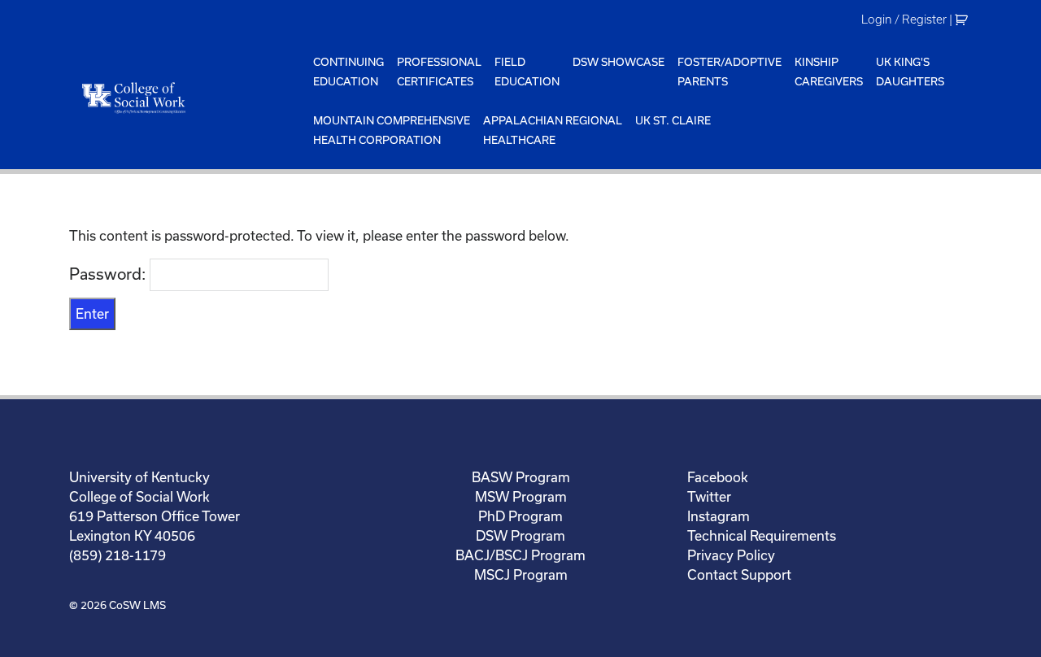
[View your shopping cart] (963, 19)
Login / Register (904, 19)
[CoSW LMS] (188, 97)
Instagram (718, 516)
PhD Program (520, 516)
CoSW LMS (137, 604)
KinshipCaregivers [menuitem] (829, 71)
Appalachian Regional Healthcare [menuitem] (552, 130)
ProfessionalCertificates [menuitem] (439, 71)
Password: (109, 273)
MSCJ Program (521, 574)
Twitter (709, 496)
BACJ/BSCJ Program (520, 555)
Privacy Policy (731, 555)
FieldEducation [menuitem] (527, 71)
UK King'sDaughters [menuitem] (910, 71)
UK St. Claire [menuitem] (673, 120)
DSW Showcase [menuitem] (618, 61)
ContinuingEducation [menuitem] (348, 71)
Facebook (717, 477)
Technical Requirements (761, 535)
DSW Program (520, 535)
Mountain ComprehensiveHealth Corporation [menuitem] (391, 130)
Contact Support (739, 574)
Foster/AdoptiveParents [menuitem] (729, 71)
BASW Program (521, 477)
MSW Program (521, 496)
